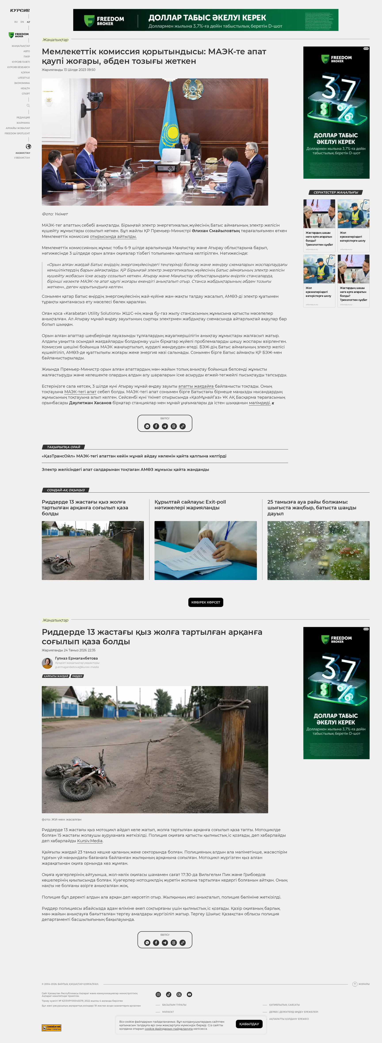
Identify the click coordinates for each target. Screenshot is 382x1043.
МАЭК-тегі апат (80, 391)
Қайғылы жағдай (56, 676)
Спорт (26, 93)
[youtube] (189, 994)
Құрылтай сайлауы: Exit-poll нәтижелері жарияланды (190, 505)
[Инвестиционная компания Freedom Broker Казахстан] (19, 35)
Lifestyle (24, 77)
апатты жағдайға (196, 386)
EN (22, 22)
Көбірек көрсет (205, 602)
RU (16, 22)
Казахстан (22, 153)
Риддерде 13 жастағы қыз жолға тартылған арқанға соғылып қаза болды (85, 508)
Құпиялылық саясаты (284, 1005)
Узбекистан (22, 157)
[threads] (179, 994)
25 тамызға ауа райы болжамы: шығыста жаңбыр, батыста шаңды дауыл (311, 508)
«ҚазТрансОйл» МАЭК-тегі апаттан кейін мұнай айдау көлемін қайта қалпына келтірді (134, 456)
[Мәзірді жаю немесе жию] (28, 106)
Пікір (27, 56)
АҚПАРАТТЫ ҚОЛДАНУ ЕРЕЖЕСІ (289, 1019)
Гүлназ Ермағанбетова (76, 658)
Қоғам (25, 72)
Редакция (23, 117)
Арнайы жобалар (18, 128)
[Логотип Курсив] (20, 10)
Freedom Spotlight (17, 133)
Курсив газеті (21, 62)
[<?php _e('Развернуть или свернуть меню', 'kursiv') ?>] (28, 147)
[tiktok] (168, 994)
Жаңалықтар (21, 46)
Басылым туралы (174, 1005)
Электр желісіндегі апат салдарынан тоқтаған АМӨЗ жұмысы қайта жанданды (125, 469)
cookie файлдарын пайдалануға (169, 1028)
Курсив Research (18, 67)
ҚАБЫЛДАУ (249, 1024)
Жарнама (23, 122)
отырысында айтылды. (113, 236)
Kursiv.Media (90, 840)
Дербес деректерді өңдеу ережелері (293, 1012)
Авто (26, 51)
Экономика (22, 83)
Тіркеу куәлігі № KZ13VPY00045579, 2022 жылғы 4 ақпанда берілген (82, 1000)
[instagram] (158, 994)
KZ (28, 22)
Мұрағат (168, 1012)
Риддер (77, 676)
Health (25, 88)
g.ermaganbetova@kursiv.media (77, 667)
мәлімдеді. (260, 402)
